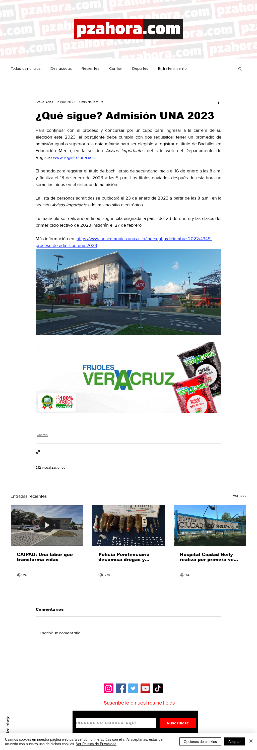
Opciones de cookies (200, 741)
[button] (240, 69)
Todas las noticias (25, 69)
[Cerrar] (251, 741)
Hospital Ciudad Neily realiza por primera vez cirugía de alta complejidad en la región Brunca (208, 557)
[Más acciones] (218, 102)
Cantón (115, 69)
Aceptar (234, 741)
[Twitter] (133, 688)
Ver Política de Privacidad (96, 743)
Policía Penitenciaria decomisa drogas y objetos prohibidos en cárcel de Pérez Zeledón (128, 557)
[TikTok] (158, 688)
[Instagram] (108, 688)
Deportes (140, 69)
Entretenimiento (172, 69)
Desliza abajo (8, 728)
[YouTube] (145, 688)
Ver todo (239, 495)
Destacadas (61, 69)
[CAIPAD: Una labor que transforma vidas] (47, 525)
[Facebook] (121, 688)
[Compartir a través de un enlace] (38, 452)
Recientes (90, 69)
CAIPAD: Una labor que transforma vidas (45, 557)
